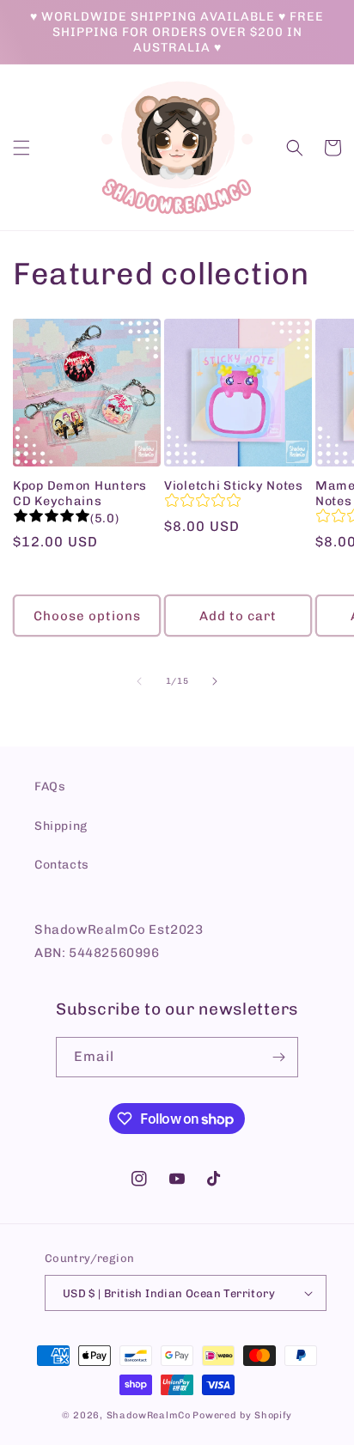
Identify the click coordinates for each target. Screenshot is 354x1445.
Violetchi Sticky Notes (233, 485)
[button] (21, 148)
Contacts (61, 864)
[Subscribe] (278, 1057)
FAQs (49, 786)
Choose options (87, 616)
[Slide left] (139, 681)
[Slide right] (215, 681)
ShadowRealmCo (149, 1415)
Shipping (61, 826)
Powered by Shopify (242, 1415)
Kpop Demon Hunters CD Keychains (80, 493)
